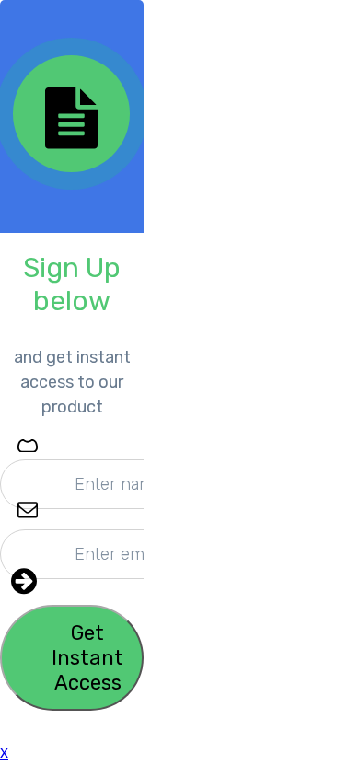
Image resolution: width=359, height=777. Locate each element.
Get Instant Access (87, 657)
